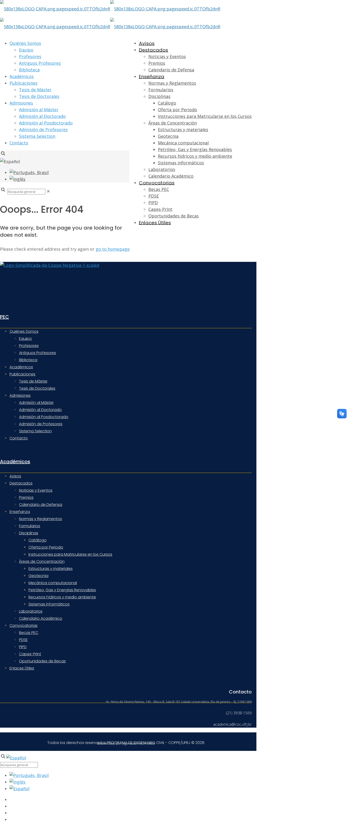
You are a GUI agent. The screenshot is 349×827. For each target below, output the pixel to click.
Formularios (29, 526)
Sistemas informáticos (49, 604)
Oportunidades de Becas (42, 661)
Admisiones (21, 103)
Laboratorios (30, 611)
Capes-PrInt (30, 654)
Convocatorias (23, 625)
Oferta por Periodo (45, 547)
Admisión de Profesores (43, 129)
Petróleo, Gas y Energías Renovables (62, 590)
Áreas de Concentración (42, 561)
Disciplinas (28, 533)
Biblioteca (29, 70)
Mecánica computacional (52, 583)
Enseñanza (19, 511)
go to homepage (113, 249)
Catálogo (37, 540)
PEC (4, 317)
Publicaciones (23, 83)
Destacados (21, 483)
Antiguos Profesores (40, 63)
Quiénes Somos (25, 43)
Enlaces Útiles (21, 668)
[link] (48, 191)
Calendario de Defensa (40, 504)
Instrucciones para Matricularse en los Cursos (70, 554)
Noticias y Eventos (35, 490)
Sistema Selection (37, 136)
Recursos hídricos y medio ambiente (62, 597)
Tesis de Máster (35, 89)
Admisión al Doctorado (42, 116)
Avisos (15, 476)
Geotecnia (38, 575)
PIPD (23, 647)
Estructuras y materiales (50, 568)
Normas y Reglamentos (40, 519)
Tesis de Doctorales (39, 96)
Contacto (18, 143)
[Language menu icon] (10, 161)
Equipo (26, 50)
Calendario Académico (40, 618)
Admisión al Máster (38, 109)
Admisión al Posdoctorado (46, 123)
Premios (26, 497)
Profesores (30, 56)
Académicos (21, 76)
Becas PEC (28, 632)
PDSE (23, 639)
